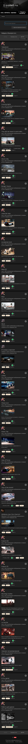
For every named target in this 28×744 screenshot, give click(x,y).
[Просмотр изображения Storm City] (7, 168)
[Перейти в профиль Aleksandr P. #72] (3, 510)
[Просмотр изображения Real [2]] (7, 278)
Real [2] (4, 269)
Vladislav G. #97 (5, 325)
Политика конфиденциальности (13, 740)
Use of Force (5, 460)
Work (3, 324)
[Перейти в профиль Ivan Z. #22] (3, 43)
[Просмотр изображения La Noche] (7, 631)
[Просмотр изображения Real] (7, 306)
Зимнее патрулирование (10, 651)
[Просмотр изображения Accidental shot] (7, 251)
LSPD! (3, 376)
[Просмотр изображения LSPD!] (7, 385)
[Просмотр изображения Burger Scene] (7, 195)
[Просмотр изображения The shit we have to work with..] (7, 141)
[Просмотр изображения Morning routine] (7, 603)
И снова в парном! (8, 350)
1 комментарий (15, 65)
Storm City (5, 159)
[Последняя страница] (26, 37)
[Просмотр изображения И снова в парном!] (7, 359)
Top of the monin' (7, 487)
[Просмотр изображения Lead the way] (7, 222)
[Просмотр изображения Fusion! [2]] (7, 550)
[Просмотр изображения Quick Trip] (7, 441)
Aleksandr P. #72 (5, 516)
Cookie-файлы (18, 741)
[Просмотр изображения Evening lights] (7, 113)
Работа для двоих (7, 707)
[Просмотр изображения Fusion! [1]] (7, 575)
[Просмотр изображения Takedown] (7, 56)
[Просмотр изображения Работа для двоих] (7, 716)
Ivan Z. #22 (4, 48)
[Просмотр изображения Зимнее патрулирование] (7, 660)
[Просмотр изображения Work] (7, 333)
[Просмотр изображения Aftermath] (7, 85)
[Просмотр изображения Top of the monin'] (7, 496)
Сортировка (23, 38)
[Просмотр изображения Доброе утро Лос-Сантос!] (7, 523)
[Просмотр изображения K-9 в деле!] (7, 687)
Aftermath (4, 76)
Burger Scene (6, 186)
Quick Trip (4, 431)
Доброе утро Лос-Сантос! (10, 514)
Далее (22, 36)
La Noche (4, 622)
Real (2, 297)
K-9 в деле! (5, 678)
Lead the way (6, 213)
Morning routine (6, 594)
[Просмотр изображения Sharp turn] (7, 412)
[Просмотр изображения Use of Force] (7, 469)
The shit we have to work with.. (12, 131)
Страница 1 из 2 (14, 36)
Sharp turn (5, 403)
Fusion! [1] (4, 566)
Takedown (4, 47)
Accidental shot (6, 242)
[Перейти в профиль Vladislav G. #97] (3, 320)
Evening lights (6, 104)
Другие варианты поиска (19, 27)
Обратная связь (10, 741)
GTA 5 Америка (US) (7, 50)
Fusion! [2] (5, 541)
